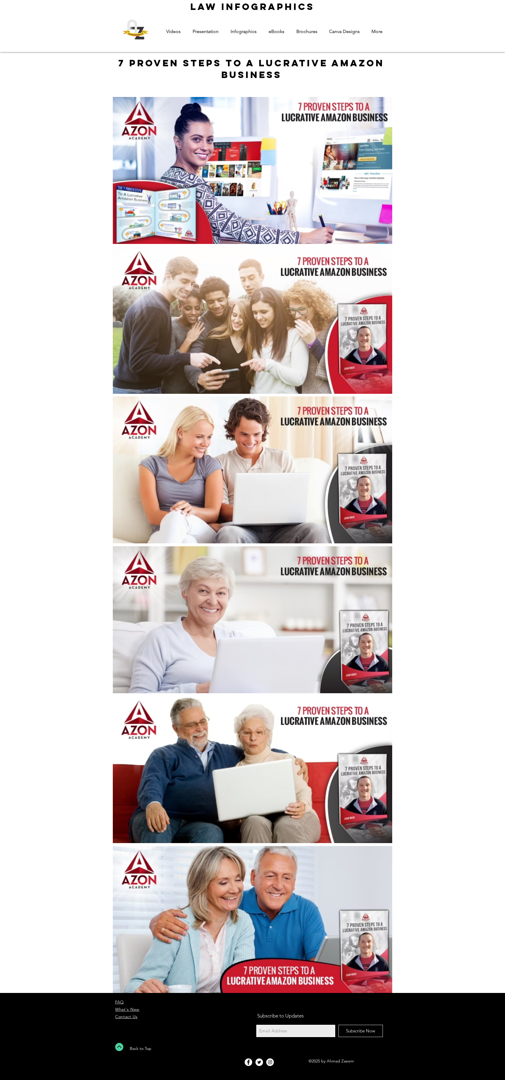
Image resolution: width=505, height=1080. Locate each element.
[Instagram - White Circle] (270, 1062)
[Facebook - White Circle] (248, 1062)
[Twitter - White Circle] (259, 1062)
